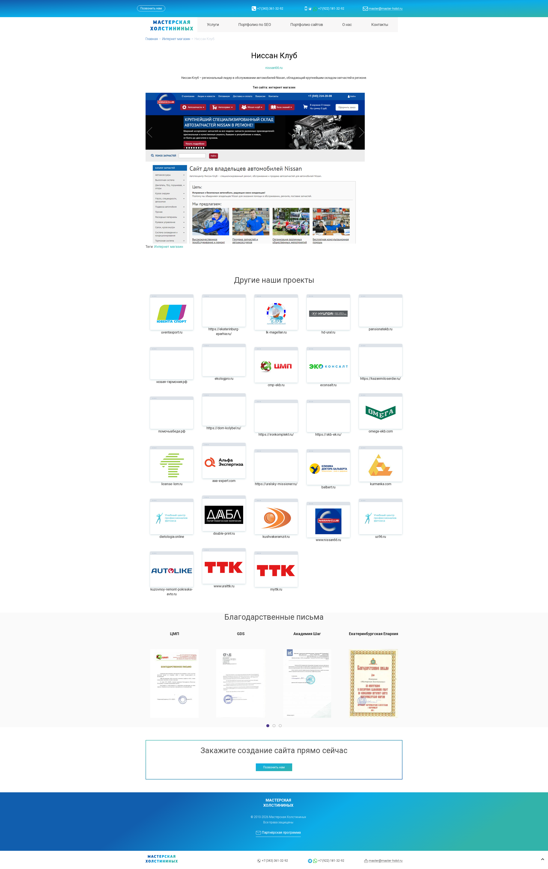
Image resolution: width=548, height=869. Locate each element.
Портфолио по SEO (254, 24)
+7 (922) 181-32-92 (331, 8)
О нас (347, 24)
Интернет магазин (176, 39)
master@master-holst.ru (385, 8)
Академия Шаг (307, 633)
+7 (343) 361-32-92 (270, 8)
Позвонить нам (151, 8)
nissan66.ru (274, 68)
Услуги (213, 24)
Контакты (379, 24)
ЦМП (174, 633)
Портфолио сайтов (306, 24)
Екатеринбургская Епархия (373, 633)
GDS (241, 633)
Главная (152, 39)
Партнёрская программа (281, 832)
